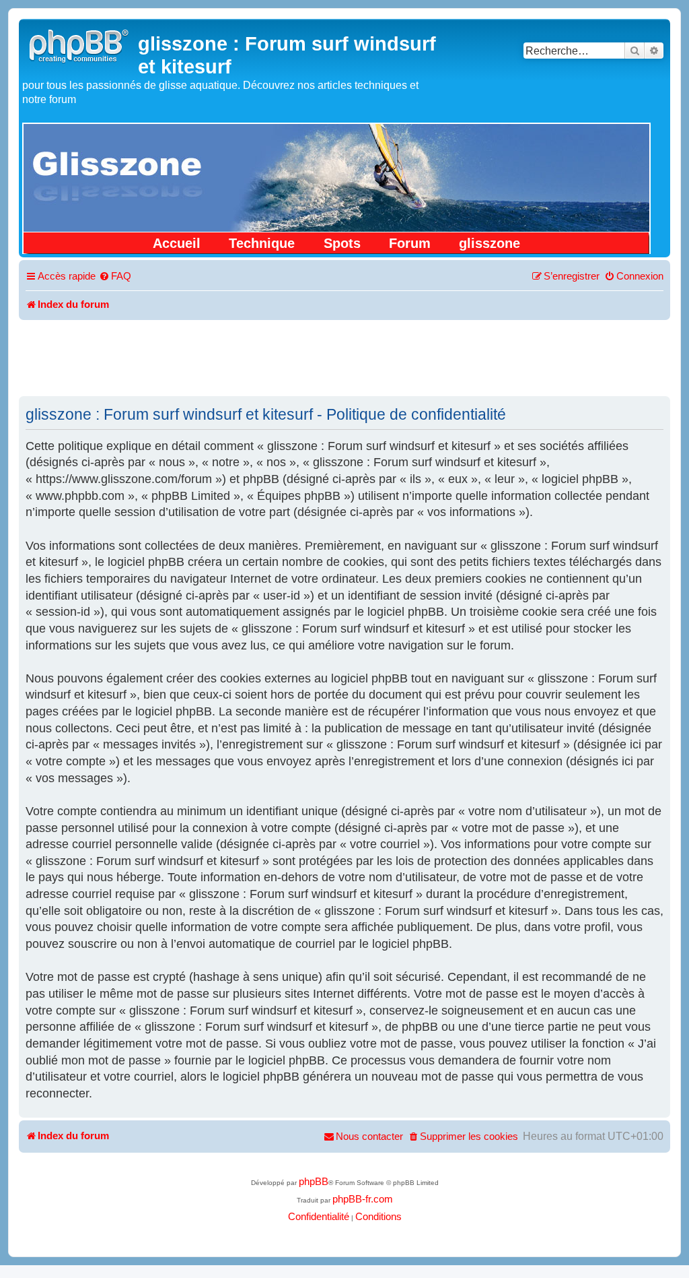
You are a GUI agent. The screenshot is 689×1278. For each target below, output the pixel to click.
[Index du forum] (80, 44)
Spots (342, 243)
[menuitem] (115, 277)
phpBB (313, 1181)
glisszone (489, 243)
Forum (410, 243)
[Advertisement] (344, 357)
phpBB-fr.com (362, 1199)
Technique (262, 243)
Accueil (177, 243)
